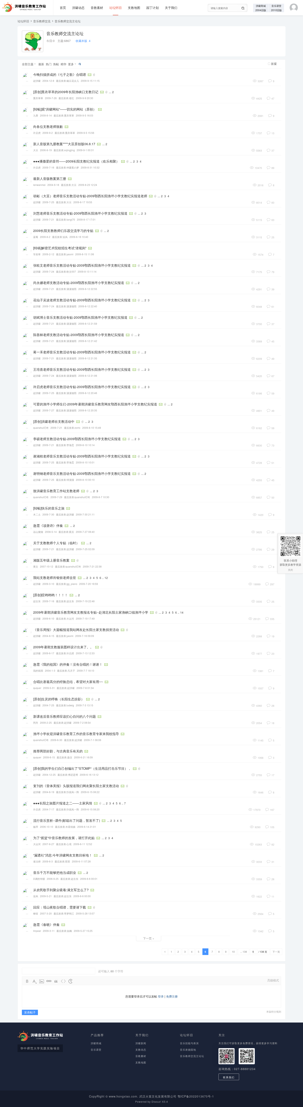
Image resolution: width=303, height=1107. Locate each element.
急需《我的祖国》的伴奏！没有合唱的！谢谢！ (67, 664)
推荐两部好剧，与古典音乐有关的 (58, 751)
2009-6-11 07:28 (81, 861)
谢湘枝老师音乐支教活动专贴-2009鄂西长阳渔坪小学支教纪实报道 (82, 456)
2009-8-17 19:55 (82, 202)
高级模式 (273, 980)
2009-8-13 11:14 (87, 271)
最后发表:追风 (60, 237)
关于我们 (171, 7)
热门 (49, 64)
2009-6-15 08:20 (90, 809)
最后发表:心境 (64, 844)
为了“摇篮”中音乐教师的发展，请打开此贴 (64, 837)
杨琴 (35, 826)
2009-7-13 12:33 (85, 653)
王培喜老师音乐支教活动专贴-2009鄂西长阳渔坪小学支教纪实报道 (82, 369)
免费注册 (172, 996)
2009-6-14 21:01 (86, 826)
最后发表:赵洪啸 (65, 514)
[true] (243, 8)
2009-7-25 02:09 (85, 549)
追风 (35, 896)
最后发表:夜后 (66, 531)
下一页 (276, 951)
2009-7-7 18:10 (85, 670)
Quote (56, 981)
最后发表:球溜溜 (65, 479)
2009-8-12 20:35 (87, 410)
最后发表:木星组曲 (65, 826)
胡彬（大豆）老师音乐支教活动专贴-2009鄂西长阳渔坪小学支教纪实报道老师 (90, 196)
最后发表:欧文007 (66, 271)
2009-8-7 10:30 (100, 497)
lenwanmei (39, 184)
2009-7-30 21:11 (85, 514)
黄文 (35, 566)
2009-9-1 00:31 (85, 150)
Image (42, 981)
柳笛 (35, 913)
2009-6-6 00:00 (82, 896)
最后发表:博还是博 (68, 774)
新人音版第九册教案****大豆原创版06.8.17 (64, 143)
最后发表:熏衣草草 (64, 115)
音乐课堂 (276, 5)
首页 (63, 7)
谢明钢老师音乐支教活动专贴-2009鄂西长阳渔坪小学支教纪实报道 (82, 473)
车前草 (37, 254)
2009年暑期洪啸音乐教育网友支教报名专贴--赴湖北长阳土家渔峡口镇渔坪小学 (90, 612)
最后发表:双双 (62, 861)
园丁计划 (152, 7)
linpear (37, 930)
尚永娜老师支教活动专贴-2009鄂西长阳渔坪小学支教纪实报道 (78, 282)
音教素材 (97, 7)
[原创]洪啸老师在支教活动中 (53, 421)
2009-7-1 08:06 (92, 740)
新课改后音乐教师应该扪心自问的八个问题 (64, 716)
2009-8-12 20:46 (87, 393)
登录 (161, 996)
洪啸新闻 (140, 1043)
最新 (41, 64)
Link (49, 981)
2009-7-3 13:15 (84, 705)
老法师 (37, 861)
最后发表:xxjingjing (64, 150)
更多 (71, 64)
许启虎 (37, 132)
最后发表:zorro (72, 427)
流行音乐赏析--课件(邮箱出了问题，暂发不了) (66, 820)
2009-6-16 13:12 (89, 774)
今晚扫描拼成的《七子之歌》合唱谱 (59, 74)
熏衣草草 (38, 98)
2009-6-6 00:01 (88, 878)
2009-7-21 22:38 (92, 566)
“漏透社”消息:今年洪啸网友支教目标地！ (62, 855)
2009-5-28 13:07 (85, 913)
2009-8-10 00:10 (85, 479)
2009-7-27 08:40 (85, 531)
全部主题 (27, 64)
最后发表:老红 (66, 98)
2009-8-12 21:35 (87, 358)
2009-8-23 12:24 (87, 184)
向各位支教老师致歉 (48, 126)
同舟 (35, 722)
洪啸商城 (261, 5)
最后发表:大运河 (65, 618)
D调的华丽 (39, 878)
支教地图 (134, 7)
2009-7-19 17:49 (85, 618)
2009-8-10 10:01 (85, 462)
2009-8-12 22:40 (87, 306)
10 (233, 951)
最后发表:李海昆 (65, 445)
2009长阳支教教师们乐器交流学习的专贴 (63, 230)
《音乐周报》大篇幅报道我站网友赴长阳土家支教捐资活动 (76, 629)
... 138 (243, 951)
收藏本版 (83, 41)
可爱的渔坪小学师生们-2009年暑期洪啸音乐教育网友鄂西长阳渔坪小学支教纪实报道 (95, 404)
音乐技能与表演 (189, 1043)
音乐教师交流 (41, 21)
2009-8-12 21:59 (87, 323)
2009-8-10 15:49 (91, 427)
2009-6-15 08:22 (90, 792)
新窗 (274, 63)
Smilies (70, 981)
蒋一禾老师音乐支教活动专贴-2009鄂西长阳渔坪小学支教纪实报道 (82, 352)
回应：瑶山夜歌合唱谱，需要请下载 (59, 907)
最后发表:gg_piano (66, 584)
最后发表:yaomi (64, 254)
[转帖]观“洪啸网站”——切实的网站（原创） (64, 109)
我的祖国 (38, 670)
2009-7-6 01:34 (85, 688)
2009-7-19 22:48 (85, 601)
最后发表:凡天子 (66, 670)
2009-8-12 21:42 (87, 341)
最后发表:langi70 (65, 219)
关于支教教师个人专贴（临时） (56, 542)
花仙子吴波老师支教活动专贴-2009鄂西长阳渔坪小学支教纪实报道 (82, 300)
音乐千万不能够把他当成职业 (54, 872)
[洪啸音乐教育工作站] (23, 6)
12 (106, 578)
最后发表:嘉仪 (64, 757)
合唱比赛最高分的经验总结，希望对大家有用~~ (68, 681)
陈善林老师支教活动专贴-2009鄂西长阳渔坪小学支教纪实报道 (78, 334)
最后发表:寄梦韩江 (64, 913)
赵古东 (37, 601)
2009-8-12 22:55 (87, 289)
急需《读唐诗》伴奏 (48, 525)
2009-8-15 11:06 (84, 254)
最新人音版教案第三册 (49, 178)
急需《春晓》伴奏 (46, 924)
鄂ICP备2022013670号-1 (196, 1096)
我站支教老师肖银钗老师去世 (54, 577)
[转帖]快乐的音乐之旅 (49, 508)
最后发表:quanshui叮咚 (77, 497)
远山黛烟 (38, 531)
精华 (63, 64)
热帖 (56, 64)
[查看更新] (79, 64)
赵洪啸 (37, 80)
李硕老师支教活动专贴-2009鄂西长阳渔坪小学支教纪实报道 (77, 438)
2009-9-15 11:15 (90, 80)
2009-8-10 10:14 (85, 445)
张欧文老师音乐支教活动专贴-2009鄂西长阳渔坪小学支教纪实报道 (82, 265)
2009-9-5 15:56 (85, 132)
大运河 (37, 844)
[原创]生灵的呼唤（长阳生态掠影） (58, 699)
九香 (35, 115)
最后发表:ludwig (65, 705)
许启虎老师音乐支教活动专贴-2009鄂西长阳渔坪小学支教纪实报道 (82, 386)
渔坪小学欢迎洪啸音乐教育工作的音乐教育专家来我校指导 (76, 733)
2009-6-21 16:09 (83, 757)
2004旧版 (260, 10)
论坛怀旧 (115, 7)
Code (63, 981)
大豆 (35, 150)
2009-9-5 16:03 (84, 115)
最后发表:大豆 (68, 184)
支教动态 (140, 1049)
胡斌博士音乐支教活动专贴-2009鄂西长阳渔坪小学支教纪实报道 (80, 317)
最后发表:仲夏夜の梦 (67, 167)
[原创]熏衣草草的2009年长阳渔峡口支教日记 (65, 91)
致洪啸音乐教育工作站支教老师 (56, 490)
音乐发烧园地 (188, 1049)
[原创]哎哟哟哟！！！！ (50, 595)
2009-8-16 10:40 (78, 237)
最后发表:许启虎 (65, 653)
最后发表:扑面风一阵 (67, 792)
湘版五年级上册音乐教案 (51, 560)
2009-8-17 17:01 (86, 219)
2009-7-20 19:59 (88, 584)
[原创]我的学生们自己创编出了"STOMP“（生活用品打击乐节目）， (82, 768)
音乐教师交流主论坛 (68, 21)
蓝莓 (35, 237)
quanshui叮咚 (41, 427)
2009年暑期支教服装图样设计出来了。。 (63, 647)
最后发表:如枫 (64, 930)
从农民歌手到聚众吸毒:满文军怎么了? (61, 889)
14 (181, 612)
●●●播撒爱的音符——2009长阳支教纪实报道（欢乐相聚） (76, 161)
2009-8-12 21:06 (87, 375)
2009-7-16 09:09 (84, 636)
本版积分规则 (273, 1011)
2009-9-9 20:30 (84, 98)
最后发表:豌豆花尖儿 (67, 80)
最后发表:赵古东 (65, 601)
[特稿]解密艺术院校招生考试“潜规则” (59, 248)
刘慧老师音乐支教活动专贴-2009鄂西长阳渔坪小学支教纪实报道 (80, 213)
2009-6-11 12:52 (82, 844)
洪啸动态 (78, 7)
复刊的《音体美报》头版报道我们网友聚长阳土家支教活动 (76, 785)
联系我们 (229, 1077)
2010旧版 (276, 10)
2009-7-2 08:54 (82, 722)
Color (34, 981)
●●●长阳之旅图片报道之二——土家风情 (62, 803)
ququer (37, 688)
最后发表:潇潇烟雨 (66, 289)
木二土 (37, 514)
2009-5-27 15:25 (83, 930)
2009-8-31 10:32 (90, 167)
